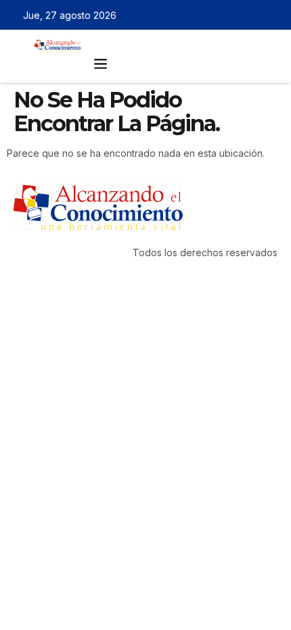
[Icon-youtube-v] (273, 15)
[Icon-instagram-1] (253, 15)
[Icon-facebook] (214, 15)
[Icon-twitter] (233, 15)
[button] (101, 63)
